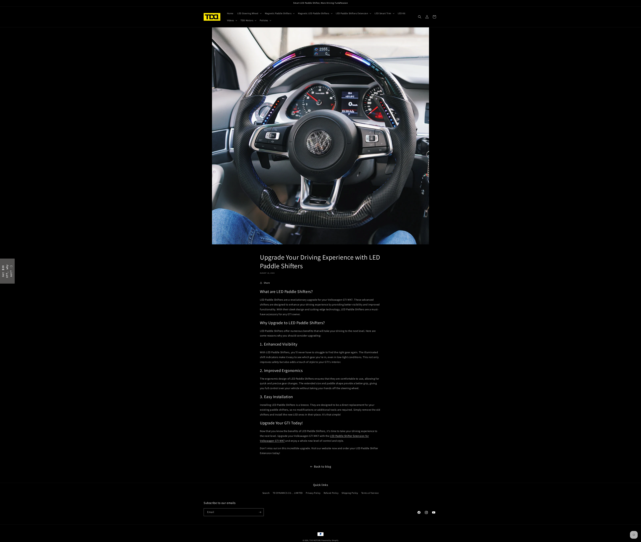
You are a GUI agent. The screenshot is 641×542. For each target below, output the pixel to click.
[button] (249, 13)
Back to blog (322, 466)
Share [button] (267, 282)
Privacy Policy (313, 492)
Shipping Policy (350, 492)
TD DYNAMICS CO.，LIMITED (288, 492)
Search (266, 492)
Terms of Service (370, 492)
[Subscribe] (260, 512)
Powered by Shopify (330, 540)
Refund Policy (331, 492)
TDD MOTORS (315, 540)
